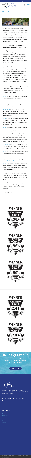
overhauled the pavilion (9, 160)
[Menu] (27, 5)
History (6, 11)
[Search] (23, 5)
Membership (5, 415)
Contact (4, 422)
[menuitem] (23, 5)
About (3, 413)
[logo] (12, 5)
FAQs (3, 420)
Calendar (4, 418)
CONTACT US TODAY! (7, 396)
